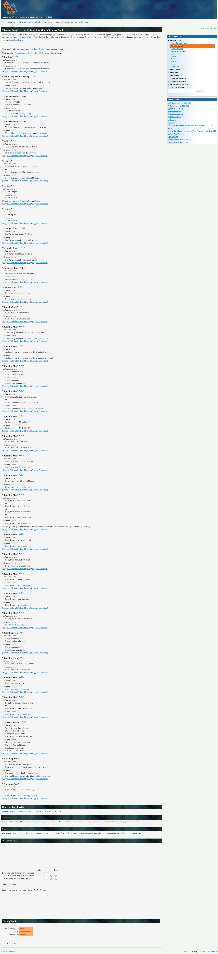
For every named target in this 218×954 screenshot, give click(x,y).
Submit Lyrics (176, 66)
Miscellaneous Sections (179, 84)
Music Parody (175, 69)
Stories (173, 64)
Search (173, 61)
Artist (29, 30)
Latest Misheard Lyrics (179, 43)
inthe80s (92, 37)
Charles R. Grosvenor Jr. (207, 951)
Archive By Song (177, 49)
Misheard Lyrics (176, 40)
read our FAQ (16, 40)
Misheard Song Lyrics (12, 30)
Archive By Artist (177, 46)
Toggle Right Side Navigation (209, 28)
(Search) (57, 811)
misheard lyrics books (32, 22)
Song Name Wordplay (178, 81)
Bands (5, 811)
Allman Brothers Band (29, 37)
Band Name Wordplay (178, 78)
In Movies (174, 56)
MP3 (16, 56)
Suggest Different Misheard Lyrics (16, 71)
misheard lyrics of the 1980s (77, 22)
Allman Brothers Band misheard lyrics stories (32, 53)
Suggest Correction (39, 71)
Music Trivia (174, 72)
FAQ (172, 54)
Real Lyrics (174, 75)
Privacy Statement (8, 951)
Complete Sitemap (177, 87)
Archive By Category (178, 51)
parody (137, 34)
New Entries (175, 59)
